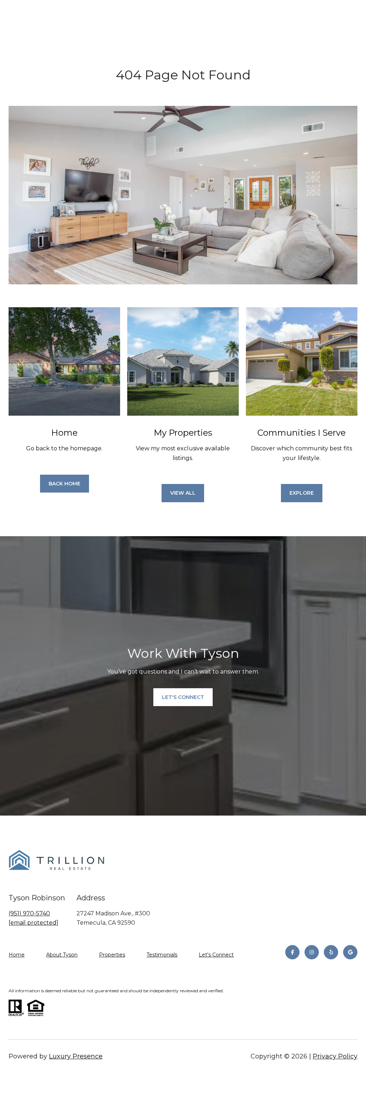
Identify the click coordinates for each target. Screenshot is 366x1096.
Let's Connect (216, 955)
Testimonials (162, 954)
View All (183, 493)
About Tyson (62, 954)
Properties (112, 954)
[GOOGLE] (350, 952)
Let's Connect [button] (183, 697)
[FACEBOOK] (292, 952)
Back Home (64, 483)
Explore (302, 493)
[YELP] (331, 952)
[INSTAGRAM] (312, 952)
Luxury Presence (76, 1056)
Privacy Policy (335, 1056)
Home (17, 954)
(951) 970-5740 (29, 913)
